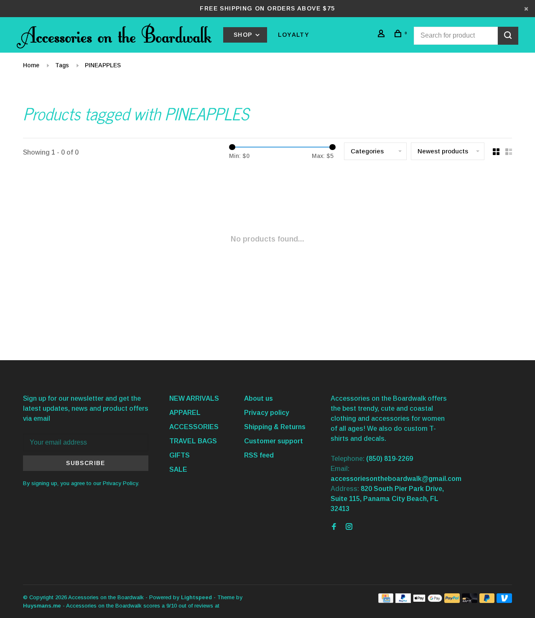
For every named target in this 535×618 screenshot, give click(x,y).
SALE (178, 469)
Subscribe (85, 463)
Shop (244, 34)
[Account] (382, 34)
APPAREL (185, 412)
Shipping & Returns (275, 426)
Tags (62, 65)
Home (31, 65)
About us (258, 398)
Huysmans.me (43, 606)
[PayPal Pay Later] (487, 600)
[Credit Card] (385, 600)
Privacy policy (266, 412)
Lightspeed (196, 597)
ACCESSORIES (194, 426)
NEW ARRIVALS (194, 398)
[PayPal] (403, 600)
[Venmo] (504, 600)
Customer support (273, 441)
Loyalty (293, 34)
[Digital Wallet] (427, 600)
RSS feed (259, 455)
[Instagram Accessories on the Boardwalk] (349, 527)
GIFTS (179, 455)
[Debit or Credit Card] (469, 600)
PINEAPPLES (103, 65)
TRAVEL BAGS (193, 441)
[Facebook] (334, 527)
